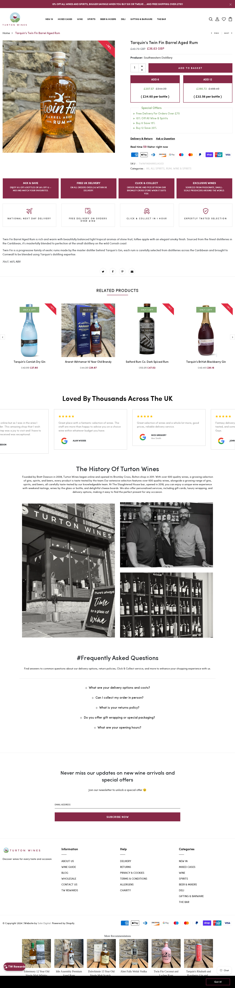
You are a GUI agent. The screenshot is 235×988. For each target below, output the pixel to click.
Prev (216, 33)
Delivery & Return (141, 138)
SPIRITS (91, 19)
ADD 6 (155, 79)
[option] (59, 97)
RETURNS (125, 867)
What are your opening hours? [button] (119, 727)
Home (6, 33)
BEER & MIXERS (108, 19)
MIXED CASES (65, 19)
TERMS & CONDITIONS (133, 878)
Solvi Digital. (44, 923)
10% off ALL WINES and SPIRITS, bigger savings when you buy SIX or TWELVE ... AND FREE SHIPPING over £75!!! (117, 4)
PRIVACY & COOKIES (132, 872)
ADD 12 (207, 79)
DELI (123, 19)
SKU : (133, 163)
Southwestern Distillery (158, 57)
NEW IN (49, 19)
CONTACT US (69, 884)
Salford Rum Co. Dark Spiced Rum (147, 362)
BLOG (64, 872)
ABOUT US (67, 861)
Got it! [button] (218, 981)
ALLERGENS (127, 884)
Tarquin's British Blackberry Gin (206, 362)
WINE (80, 19)
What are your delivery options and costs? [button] (119, 688)
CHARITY (125, 890)
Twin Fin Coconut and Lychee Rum (166, 973)
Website (29, 923)
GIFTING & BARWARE (141, 19)
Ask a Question (165, 138)
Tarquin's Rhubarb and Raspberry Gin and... (198, 973)
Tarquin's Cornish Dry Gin (29, 362)
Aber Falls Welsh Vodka (133, 971)
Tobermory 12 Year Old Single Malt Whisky (36, 973)
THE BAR (161, 19)
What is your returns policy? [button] (119, 707)
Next (226, 33)
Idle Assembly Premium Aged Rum (69, 973)
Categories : (137, 168)
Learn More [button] (111, 981)
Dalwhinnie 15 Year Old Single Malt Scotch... (101, 973)
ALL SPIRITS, (158, 168)
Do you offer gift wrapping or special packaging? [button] (119, 717)
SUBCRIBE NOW (117, 817)
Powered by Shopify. (63, 923)
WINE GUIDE (68, 867)
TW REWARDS (69, 890)
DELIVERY (125, 861)
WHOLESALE (68, 878)
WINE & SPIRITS (182, 168)
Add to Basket (190, 68)
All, (148, 168)
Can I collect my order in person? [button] (119, 698)
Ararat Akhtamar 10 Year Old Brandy (88, 362)
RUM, (169, 168)
